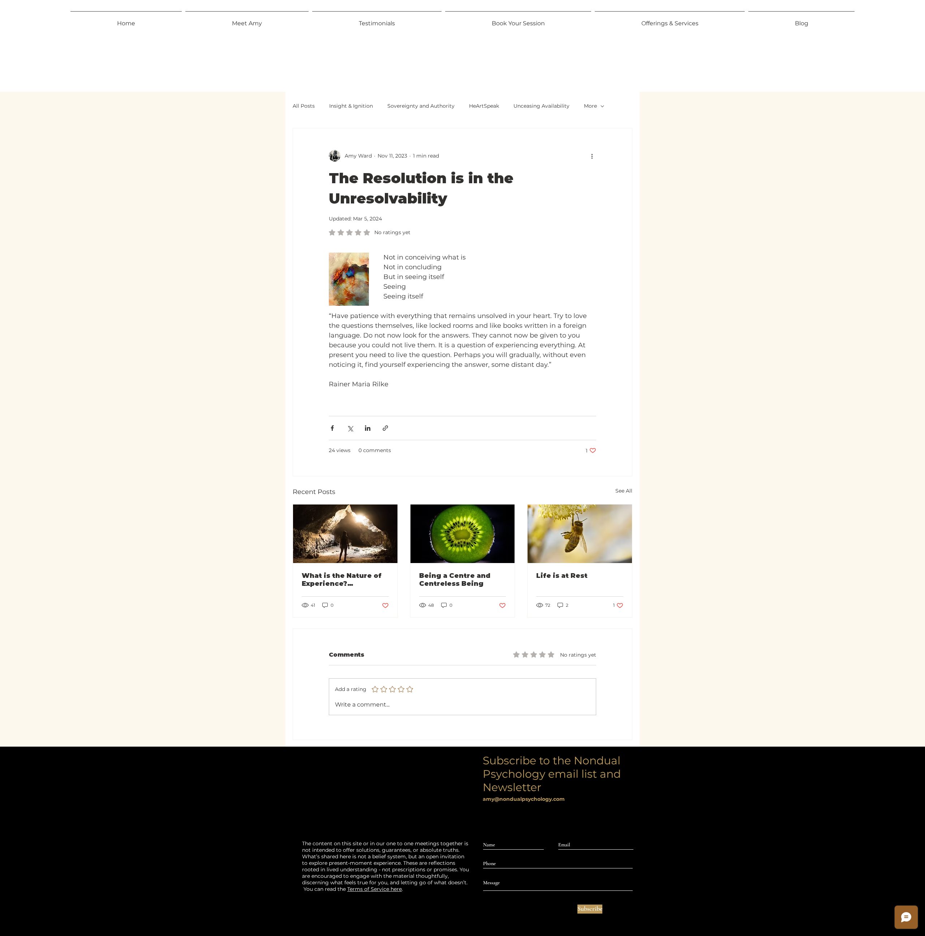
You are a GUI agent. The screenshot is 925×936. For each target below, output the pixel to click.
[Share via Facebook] (332, 428)
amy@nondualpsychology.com (524, 799)
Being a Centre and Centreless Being (454, 580)
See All (623, 491)
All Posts (304, 106)
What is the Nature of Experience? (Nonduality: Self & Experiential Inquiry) (342, 580)
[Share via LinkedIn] (367, 428)
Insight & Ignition (351, 106)
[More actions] (592, 155)
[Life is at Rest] (580, 534)
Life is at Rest (562, 576)
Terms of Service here (374, 889)
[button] (670, 20)
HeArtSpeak (484, 106)
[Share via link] (385, 428)
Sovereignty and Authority (421, 106)
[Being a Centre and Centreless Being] (462, 534)
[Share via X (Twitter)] (350, 428)
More (590, 106)
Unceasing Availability (541, 106)
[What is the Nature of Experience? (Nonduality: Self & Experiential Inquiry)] (345, 534)
